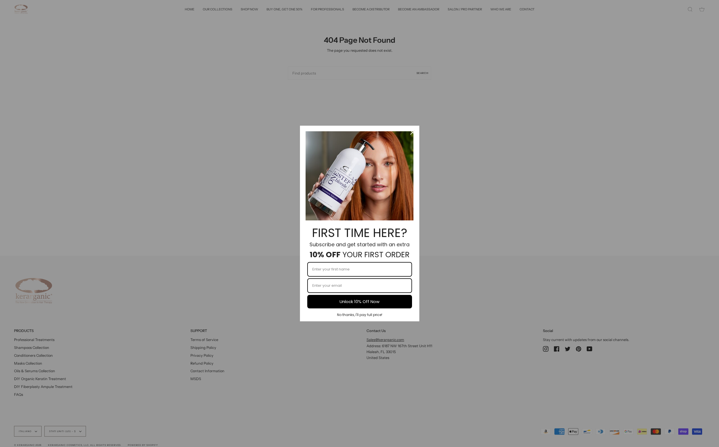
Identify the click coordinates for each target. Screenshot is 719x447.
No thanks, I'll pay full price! (359, 314)
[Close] (412, 132)
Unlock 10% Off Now (359, 301)
